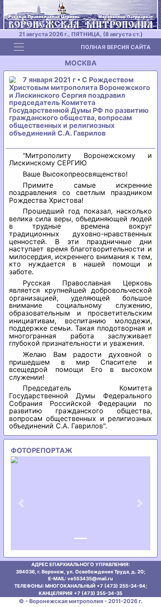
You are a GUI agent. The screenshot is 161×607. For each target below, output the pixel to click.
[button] (21, 503)
